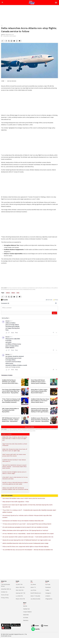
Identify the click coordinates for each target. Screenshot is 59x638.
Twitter (47, 590)
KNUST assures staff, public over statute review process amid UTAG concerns (14, 456)
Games (25, 606)
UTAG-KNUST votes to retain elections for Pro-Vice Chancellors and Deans (15, 479)
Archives (25, 617)
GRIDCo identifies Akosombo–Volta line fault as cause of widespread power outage (25, 543)
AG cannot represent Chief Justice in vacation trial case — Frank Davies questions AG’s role (28, 536)
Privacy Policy (5, 597)
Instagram (48, 593)
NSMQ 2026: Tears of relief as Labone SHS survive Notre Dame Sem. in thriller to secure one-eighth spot (14, 439)
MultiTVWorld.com (36, 593)
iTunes (46, 625)
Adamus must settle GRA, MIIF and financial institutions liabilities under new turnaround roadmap (15, 489)
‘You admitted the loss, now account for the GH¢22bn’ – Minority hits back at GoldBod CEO (28, 549)
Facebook (48, 587)
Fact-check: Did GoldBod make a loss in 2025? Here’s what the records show (24, 498)
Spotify (37, 629)
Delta (18, 292)
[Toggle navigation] (56, 3)
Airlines (8, 292)
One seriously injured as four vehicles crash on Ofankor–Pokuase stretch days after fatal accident (27, 516)
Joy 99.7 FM (19, 584)
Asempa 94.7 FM (20, 593)
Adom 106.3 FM (20, 587)
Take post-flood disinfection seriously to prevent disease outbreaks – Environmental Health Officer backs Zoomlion (14, 467)
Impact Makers (27, 611)
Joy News (33, 584)
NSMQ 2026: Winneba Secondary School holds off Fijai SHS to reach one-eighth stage (14, 451)
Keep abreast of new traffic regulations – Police (16, 501)
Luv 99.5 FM (19, 596)
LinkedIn (47, 596)
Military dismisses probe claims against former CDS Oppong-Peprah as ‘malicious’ (25, 530)
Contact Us (4, 592)
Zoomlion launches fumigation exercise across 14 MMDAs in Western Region (14, 473)
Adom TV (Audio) (35, 596)
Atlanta (13, 292)
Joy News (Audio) (35, 599)
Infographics (48, 599)
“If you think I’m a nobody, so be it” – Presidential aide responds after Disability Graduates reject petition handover (29, 511)
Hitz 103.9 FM (19, 590)
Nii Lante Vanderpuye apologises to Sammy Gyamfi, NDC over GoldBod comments (25, 527)
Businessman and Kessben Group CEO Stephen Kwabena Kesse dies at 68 (23, 520)
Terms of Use (4, 594)
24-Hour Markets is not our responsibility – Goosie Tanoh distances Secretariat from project (28, 533)
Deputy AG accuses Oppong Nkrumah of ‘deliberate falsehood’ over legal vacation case (27, 540)
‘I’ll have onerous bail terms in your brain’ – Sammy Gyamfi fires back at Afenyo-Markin (27, 524)
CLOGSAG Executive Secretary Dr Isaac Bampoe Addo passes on (14, 461)
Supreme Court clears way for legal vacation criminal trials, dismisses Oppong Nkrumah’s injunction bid (27, 506)
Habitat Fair (26, 609)
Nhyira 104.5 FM (20, 599)
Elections (25, 620)
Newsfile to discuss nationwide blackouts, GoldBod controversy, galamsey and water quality (15, 484)
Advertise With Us (6, 589)
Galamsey (26, 614)
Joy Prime (33, 590)
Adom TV (33, 587)
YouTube (47, 584)
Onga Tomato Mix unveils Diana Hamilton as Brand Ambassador (14, 445)
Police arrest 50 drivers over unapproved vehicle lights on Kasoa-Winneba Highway (25, 546)
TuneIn (36, 625)
